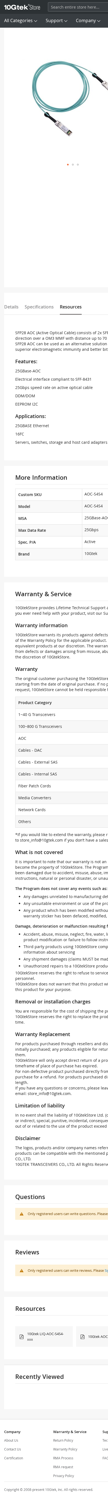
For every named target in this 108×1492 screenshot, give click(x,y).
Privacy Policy (63, 1475)
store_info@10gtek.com (41, 840)
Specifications (39, 307)
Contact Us (12, 1449)
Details (11, 307)
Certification (13, 1458)
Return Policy (63, 1440)
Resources (71, 307)
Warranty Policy (65, 1449)
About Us (11, 1440)
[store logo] (22, 7)
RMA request (63, 1467)
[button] (67, 164)
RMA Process (63, 1458)
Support (54, 20)
